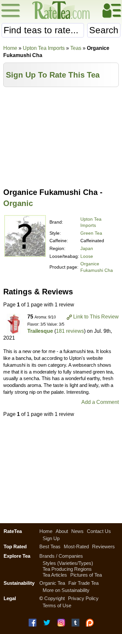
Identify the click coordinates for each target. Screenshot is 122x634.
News (77, 531)
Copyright (54, 598)
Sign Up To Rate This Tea (53, 74)
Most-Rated (76, 546)
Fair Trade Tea (83, 583)
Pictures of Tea (86, 575)
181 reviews (70, 331)
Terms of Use (57, 605)
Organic (18, 203)
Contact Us (99, 531)
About (62, 531)
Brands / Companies (61, 556)
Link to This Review (96, 316)
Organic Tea (52, 583)
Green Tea (91, 233)
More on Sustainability (66, 590)
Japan (86, 248)
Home (10, 48)
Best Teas (50, 546)
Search (103, 30)
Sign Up (51, 538)
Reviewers (103, 546)
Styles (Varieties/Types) (68, 563)
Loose (86, 256)
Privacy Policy (83, 598)
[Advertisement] (61, 136)
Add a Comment (100, 402)
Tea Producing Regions (67, 569)
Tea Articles (55, 575)
